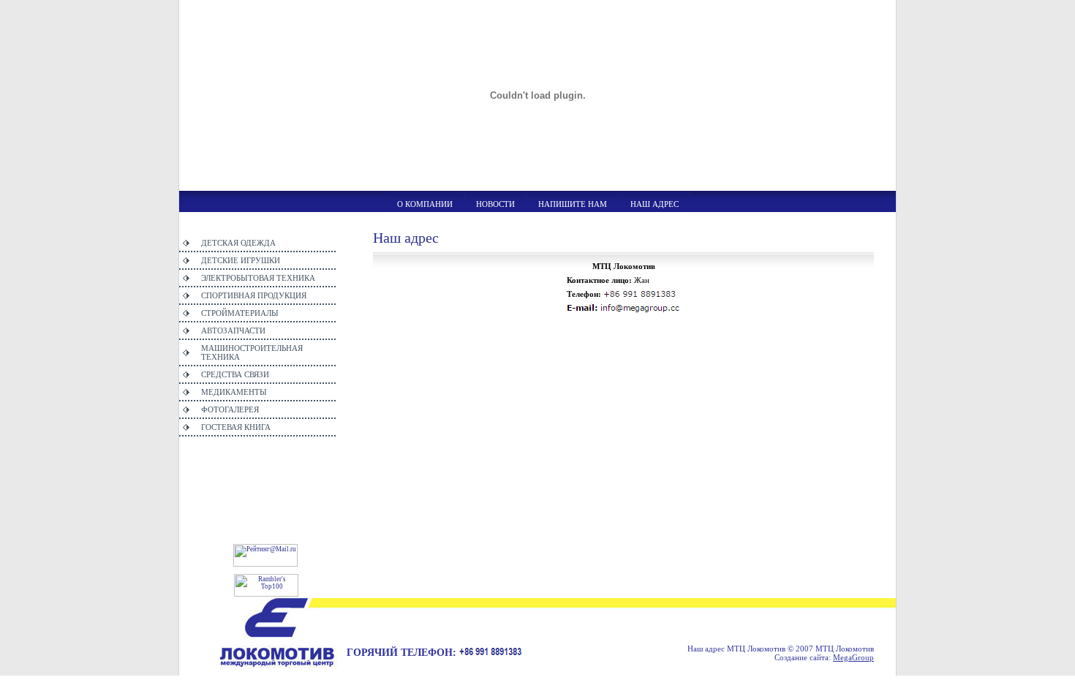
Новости (495, 204)
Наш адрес (654, 204)
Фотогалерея (230, 409)
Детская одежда (238, 242)
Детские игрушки (240, 260)
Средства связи (235, 374)
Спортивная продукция (253, 295)
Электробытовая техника (258, 277)
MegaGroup (853, 657)
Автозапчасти (233, 330)
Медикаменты (234, 392)
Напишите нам (572, 204)
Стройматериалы (240, 313)
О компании (425, 204)
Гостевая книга (236, 427)
